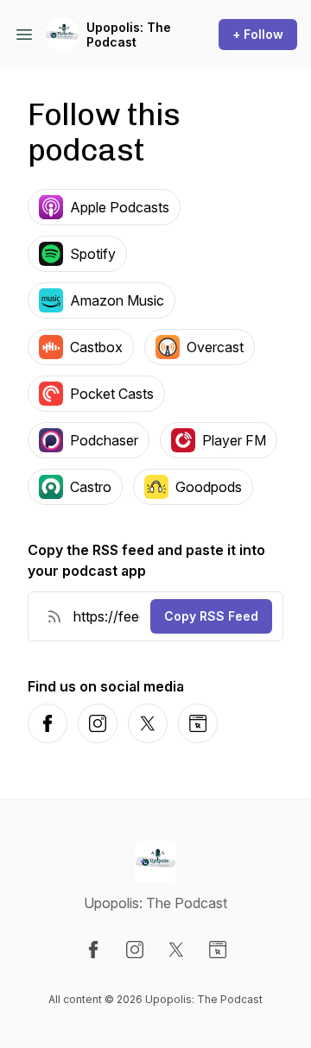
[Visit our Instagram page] (134, 949)
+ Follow (257, 34)
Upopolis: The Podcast (128, 35)
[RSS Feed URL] (54, 616)
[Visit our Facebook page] (93, 949)
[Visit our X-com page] (176, 949)
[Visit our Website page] (217, 949)
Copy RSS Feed (211, 616)
